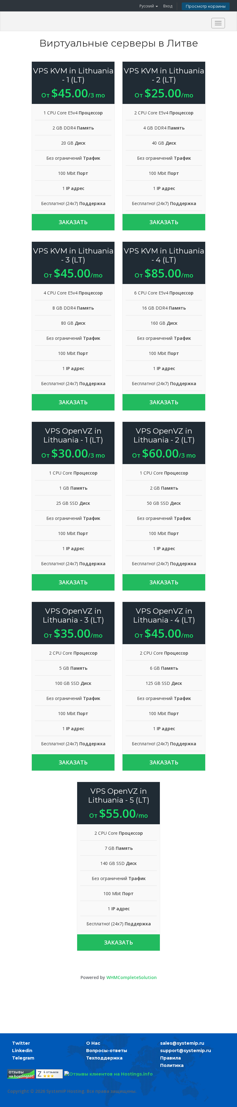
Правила (170, 1058)
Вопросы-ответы (106, 1050)
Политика (172, 1065)
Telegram (23, 1058)
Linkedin (22, 1050)
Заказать (73, 222)
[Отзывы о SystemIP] (49, 1073)
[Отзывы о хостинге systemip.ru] (21, 1073)
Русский (147, 6)
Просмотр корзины (206, 6)
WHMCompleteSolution (131, 977)
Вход (167, 6)
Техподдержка (104, 1058)
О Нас (93, 1043)
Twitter (21, 1043)
